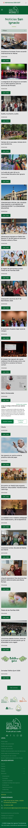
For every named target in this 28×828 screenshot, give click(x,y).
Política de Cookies (21, 404)
